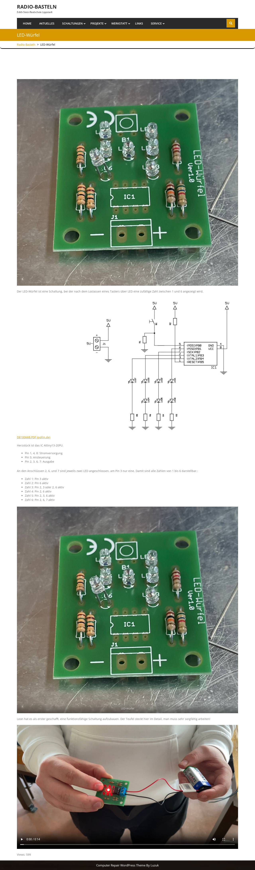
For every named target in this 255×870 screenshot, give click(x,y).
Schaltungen (72, 23)
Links (139, 23)
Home (27, 23)
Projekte (97, 23)
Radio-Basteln (37, 6)
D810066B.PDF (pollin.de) (33, 437)
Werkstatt (119, 23)
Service (156, 23)
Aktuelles (46, 23)
